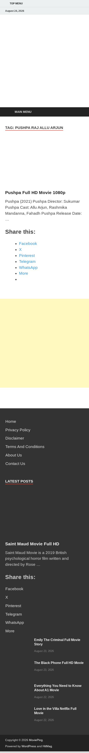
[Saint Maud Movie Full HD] (44, 492)
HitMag (47, 746)
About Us (13, 455)
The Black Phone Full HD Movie (59, 663)
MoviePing (36, 740)
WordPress (29, 746)
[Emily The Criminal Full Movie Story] (18, 641)
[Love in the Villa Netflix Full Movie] (18, 709)
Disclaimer (14, 438)
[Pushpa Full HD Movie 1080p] (44, 163)
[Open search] (79, 112)
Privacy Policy (17, 430)
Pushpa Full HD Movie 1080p (35, 192)
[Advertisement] (44, 76)
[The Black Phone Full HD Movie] (18, 663)
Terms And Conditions (24, 446)
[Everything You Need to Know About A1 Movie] (18, 686)
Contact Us (15, 463)
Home (10, 421)
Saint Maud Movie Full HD (32, 543)
